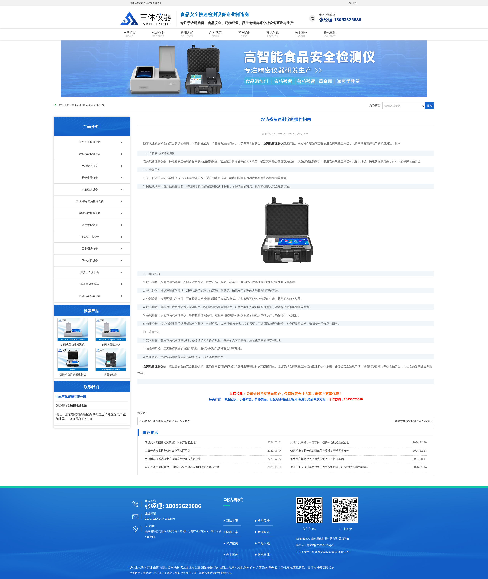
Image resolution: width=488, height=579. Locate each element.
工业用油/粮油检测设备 (90, 201)
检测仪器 (158, 32)
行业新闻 (99, 105)
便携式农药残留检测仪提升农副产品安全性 (170, 442)
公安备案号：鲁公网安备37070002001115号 (322, 551)
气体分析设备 (90, 260)
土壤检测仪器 (90, 165)
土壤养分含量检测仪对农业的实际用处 (167, 450)
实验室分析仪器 (89, 284)
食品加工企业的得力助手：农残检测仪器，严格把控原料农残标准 (329, 467)
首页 (74, 105)
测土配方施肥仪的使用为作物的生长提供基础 (317, 458)
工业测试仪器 (90, 248)
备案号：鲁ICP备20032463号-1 (315, 545)
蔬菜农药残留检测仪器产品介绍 (413, 421)
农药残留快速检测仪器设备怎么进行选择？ (165, 421)
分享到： (142, 412)
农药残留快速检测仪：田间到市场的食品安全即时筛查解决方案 (182, 467)
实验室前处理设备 (89, 213)
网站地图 (352, 3)
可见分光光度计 (89, 236)
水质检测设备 (90, 189)
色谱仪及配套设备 (89, 295)
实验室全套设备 (89, 272)
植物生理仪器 (90, 177)
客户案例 (244, 32)
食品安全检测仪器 (89, 142)
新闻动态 (215, 32)
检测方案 (187, 32)
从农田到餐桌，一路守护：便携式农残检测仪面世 (319, 442)
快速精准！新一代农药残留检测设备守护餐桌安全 (319, 450)
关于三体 (301, 32)
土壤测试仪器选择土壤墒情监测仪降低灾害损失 (173, 458)
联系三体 (330, 32)
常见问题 (272, 32)
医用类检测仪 (90, 224)
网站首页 (130, 32)
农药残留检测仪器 (89, 153)
